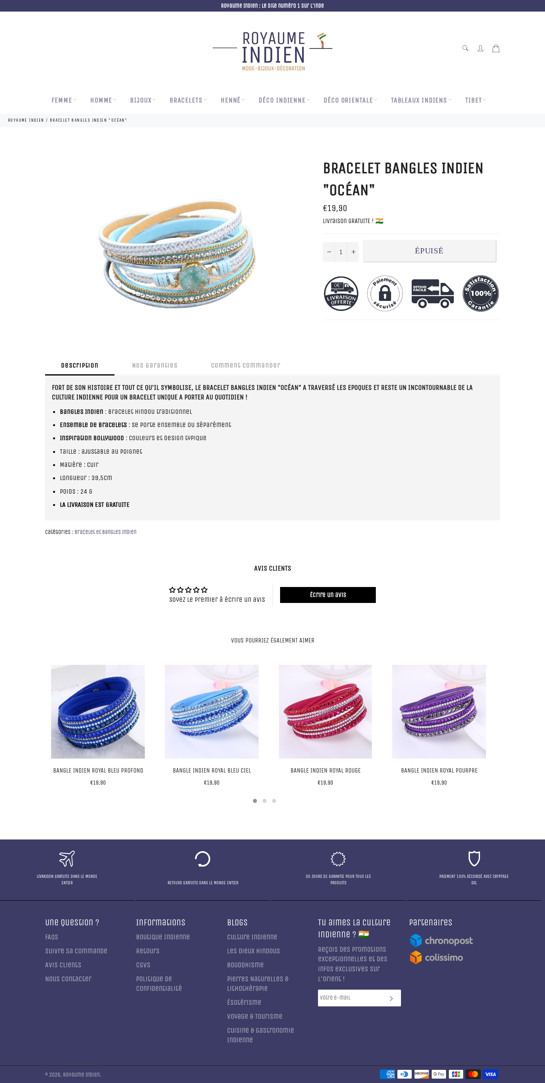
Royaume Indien (81, 1075)
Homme (101, 100)
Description (80, 365)
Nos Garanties (155, 365)
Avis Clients (63, 965)
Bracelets (186, 100)
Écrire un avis (328, 595)
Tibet (473, 100)
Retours (148, 951)
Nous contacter (68, 979)
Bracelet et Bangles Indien (105, 532)
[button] (255, 801)
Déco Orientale (348, 100)
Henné (231, 100)
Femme (61, 100)
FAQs (51, 937)
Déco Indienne (282, 100)
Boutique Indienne (163, 937)
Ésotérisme (244, 1002)
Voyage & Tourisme (254, 1016)
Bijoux (140, 100)
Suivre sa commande (76, 951)
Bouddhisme (245, 965)
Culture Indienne (252, 937)
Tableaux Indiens (419, 100)
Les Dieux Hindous (253, 951)
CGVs (143, 965)
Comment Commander (245, 365)
